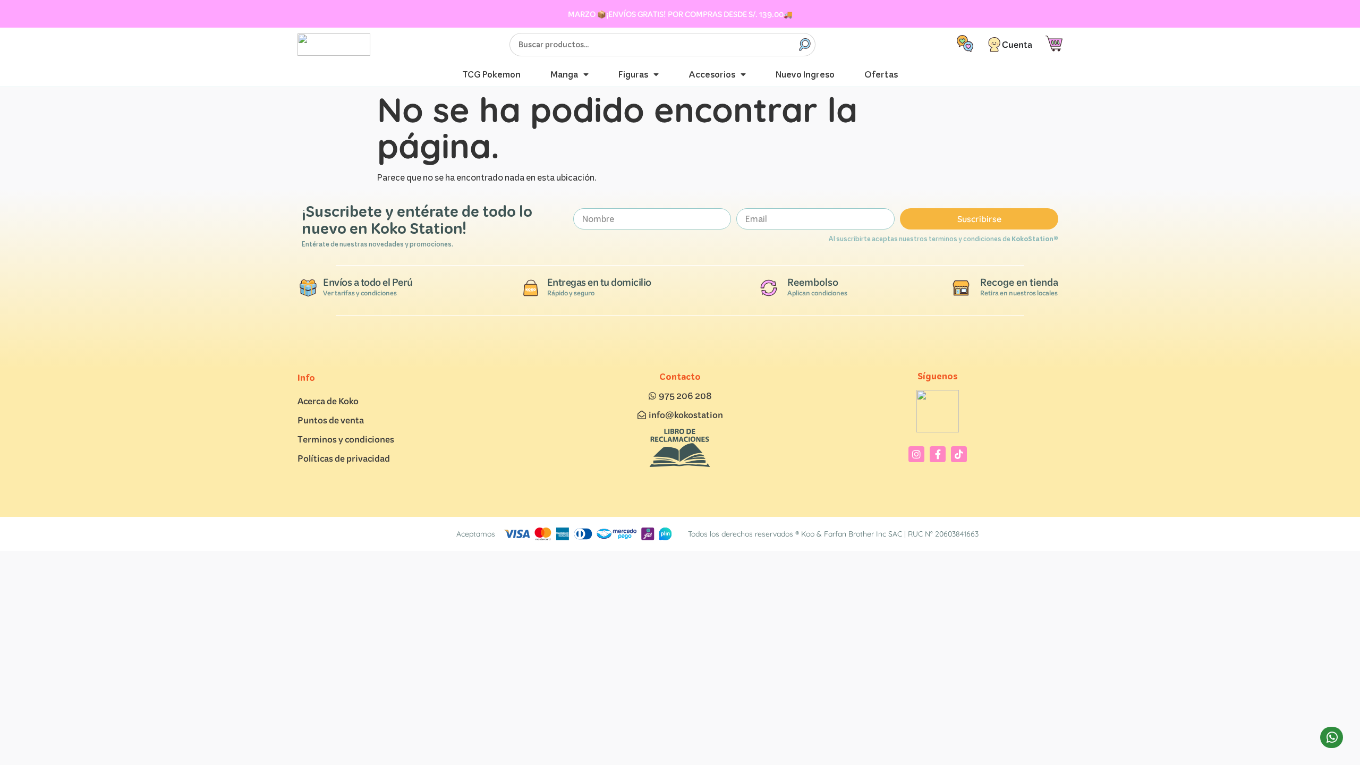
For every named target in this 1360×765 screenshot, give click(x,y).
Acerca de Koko (328, 401)
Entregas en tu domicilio (599, 282)
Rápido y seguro (570, 293)
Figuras (633, 74)
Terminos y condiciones (346, 439)
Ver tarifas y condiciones (360, 293)
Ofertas (881, 74)
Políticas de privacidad (344, 458)
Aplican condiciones (817, 293)
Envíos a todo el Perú (368, 282)
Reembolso (812, 282)
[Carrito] (1054, 44)
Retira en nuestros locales (1019, 293)
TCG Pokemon (491, 74)
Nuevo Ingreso (805, 74)
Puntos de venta (331, 420)
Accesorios (711, 74)
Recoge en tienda (1019, 282)
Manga (564, 74)
